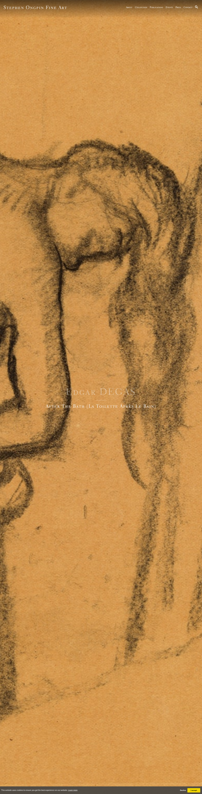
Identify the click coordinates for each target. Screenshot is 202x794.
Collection (141, 7)
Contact (188, 7)
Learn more (73, 790)
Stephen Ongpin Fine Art (35, 7)
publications (156, 7)
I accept (194, 790)
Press (178, 7)
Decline (183, 790)
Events (169, 7)
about (129, 7)
